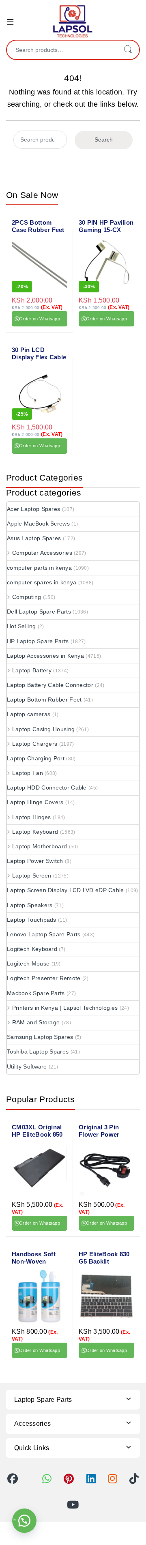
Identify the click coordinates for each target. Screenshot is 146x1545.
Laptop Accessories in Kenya (45, 655)
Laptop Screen (32, 875)
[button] (24, 1521)
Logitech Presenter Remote (44, 978)
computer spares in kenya (41, 582)
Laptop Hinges (31, 817)
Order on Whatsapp (39, 318)
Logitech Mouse (28, 963)
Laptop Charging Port (35, 758)
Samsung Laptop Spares (40, 1037)
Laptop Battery (32, 670)
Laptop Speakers (30, 905)
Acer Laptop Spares (33, 509)
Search (127, 50)
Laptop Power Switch (35, 861)
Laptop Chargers (34, 743)
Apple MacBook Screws (38, 523)
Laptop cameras (28, 714)
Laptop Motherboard (39, 846)
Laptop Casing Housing (43, 729)
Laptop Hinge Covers (35, 802)
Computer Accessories (42, 552)
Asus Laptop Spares (34, 538)
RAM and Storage (36, 1022)
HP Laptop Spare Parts (38, 641)
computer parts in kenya (39, 567)
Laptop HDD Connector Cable (47, 787)
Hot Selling (21, 626)
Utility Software (27, 1066)
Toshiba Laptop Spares (38, 1051)
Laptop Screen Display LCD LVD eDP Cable (65, 890)
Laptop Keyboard (35, 831)
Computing (26, 597)
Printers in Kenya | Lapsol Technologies (65, 1007)
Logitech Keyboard (32, 949)
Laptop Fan (27, 773)
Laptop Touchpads (31, 919)
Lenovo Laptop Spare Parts (44, 934)
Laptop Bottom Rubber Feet (44, 699)
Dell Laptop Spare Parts (39, 611)
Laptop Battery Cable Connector (50, 685)
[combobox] (61, 50)
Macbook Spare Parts (36, 993)
